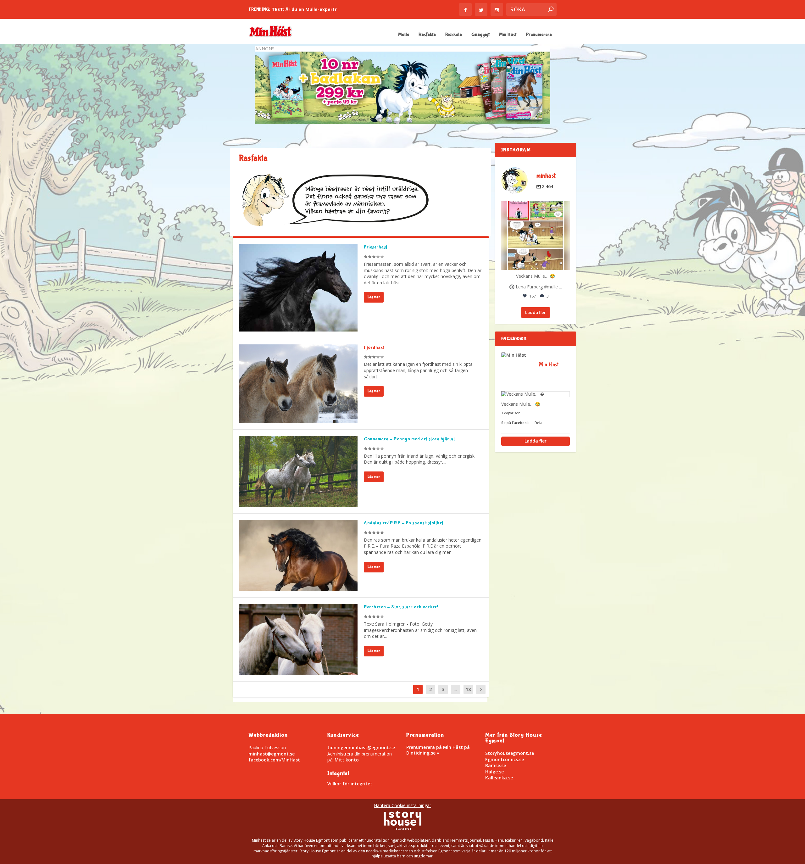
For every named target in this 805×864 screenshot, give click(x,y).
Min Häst (507, 34)
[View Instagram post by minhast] (564, 264)
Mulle (403, 34)
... (455, 689)
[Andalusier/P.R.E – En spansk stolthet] (298, 555)
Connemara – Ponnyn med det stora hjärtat (409, 439)
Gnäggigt (480, 34)
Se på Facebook (515, 422)
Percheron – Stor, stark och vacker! (401, 607)
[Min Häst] (517, 355)
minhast (535, 206)
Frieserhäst (375, 247)
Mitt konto (347, 760)
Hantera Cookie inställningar (402, 805)
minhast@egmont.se (271, 754)
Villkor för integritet (349, 784)
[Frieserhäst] (298, 287)
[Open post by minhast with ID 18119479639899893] (535, 235)
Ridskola (453, 34)
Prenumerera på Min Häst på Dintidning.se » (438, 750)
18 (468, 689)
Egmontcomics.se (504, 759)
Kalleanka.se (499, 778)
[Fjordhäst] (298, 383)
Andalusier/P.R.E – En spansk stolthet (403, 523)
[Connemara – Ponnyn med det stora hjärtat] (298, 471)
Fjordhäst (374, 347)
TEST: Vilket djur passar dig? (304, 9)
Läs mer (374, 297)
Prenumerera (539, 34)
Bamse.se (495, 765)
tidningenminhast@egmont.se (361, 747)
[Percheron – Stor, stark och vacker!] (298, 639)
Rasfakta (427, 34)
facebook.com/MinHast (274, 760)
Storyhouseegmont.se (509, 753)
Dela (538, 422)
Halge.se (494, 772)
